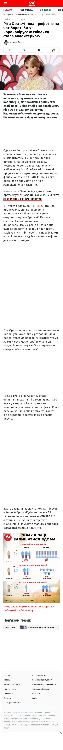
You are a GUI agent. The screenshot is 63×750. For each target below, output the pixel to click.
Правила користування (42, 680)
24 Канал (8, 10)
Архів (34, 698)
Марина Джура (17, 42)
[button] (9, 50)
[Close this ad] (61, 733)
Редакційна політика (13, 684)
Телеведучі (8, 693)
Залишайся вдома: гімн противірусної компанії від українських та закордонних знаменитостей (31, 194)
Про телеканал (10, 689)
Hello (38, 206)
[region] (31, 743)
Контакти (36, 693)
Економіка (45, 10)
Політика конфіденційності (44, 684)
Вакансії (7, 698)
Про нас (7, 675)
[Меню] (5, 3)
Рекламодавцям (39, 675)
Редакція (8, 680)
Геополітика (26, 10)
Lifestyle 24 (8, 15)
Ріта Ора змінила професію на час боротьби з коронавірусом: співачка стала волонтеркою (48, 15)
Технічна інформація (41, 689)
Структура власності (12, 702)
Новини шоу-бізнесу (25, 15)
